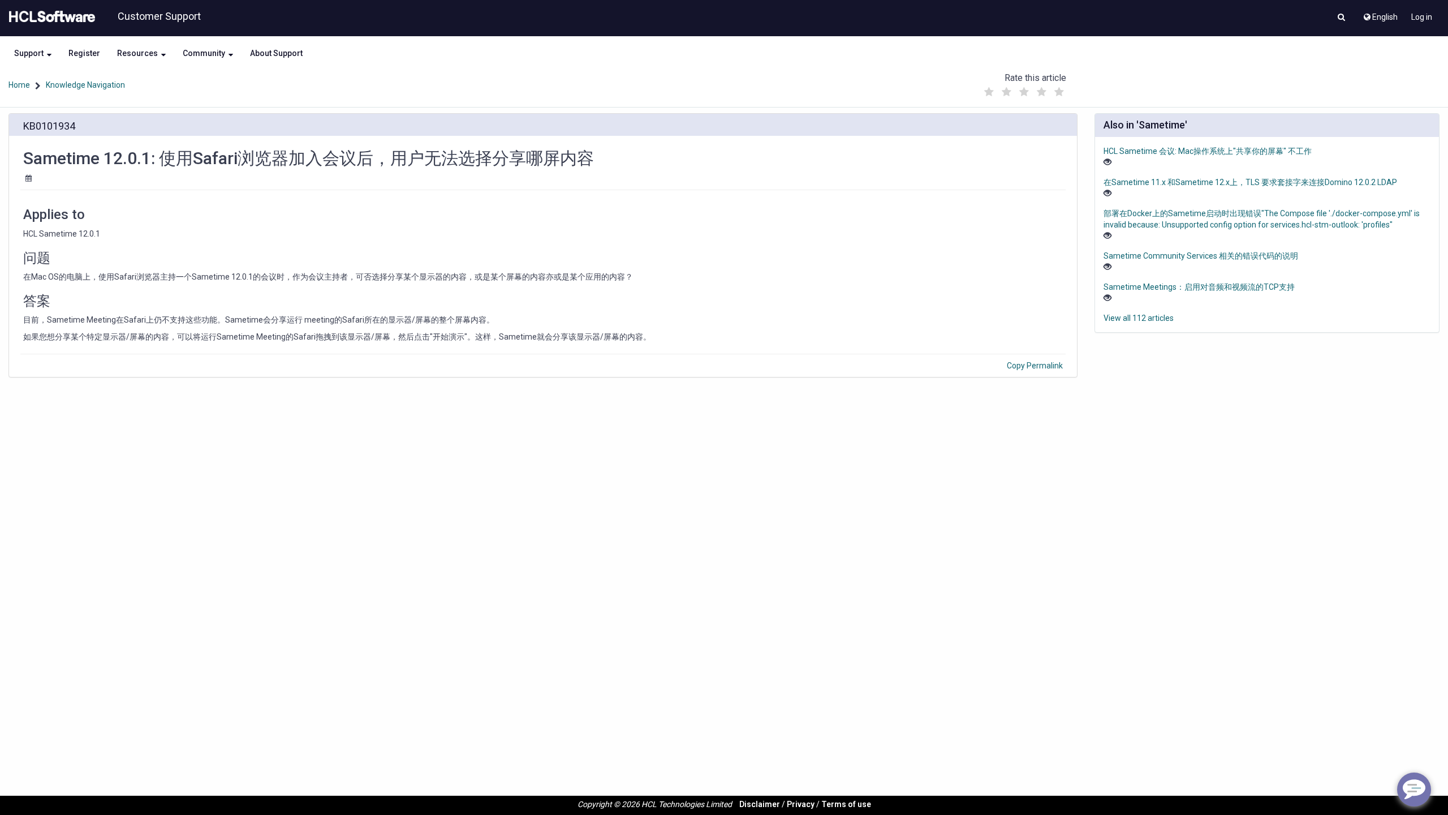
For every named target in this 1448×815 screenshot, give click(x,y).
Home (19, 84)
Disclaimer (759, 804)
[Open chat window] (1414, 790)
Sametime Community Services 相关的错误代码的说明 (1201, 255)
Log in (1421, 17)
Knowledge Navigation (85, 84)
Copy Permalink (1035, 365)
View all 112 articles (1139, 318)
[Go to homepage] (50, 17)
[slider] (1024, 89)
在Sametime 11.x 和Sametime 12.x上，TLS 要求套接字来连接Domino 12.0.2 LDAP (1250, 182)
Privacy (801, 804)
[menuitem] (1379, 14)
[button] (1341, 18)
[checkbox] (989, 92)
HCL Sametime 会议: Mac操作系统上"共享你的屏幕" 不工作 (1208, 151)
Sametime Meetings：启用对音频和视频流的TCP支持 (1199, 286)
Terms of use (846, 804)
